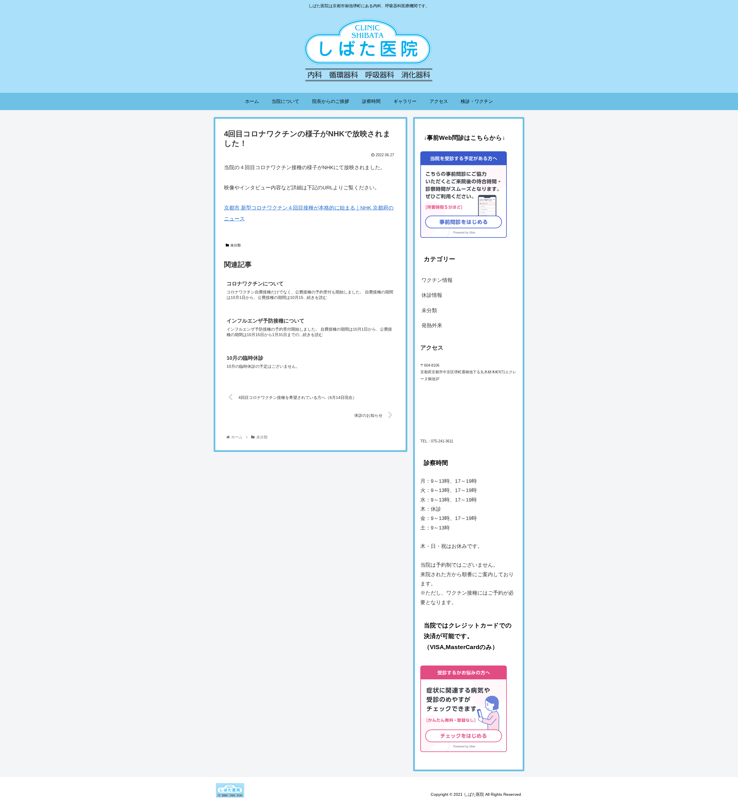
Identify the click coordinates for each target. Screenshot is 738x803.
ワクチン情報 (437, 280)
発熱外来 (431, 325)
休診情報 (431, 295)
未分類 (235, 245)
